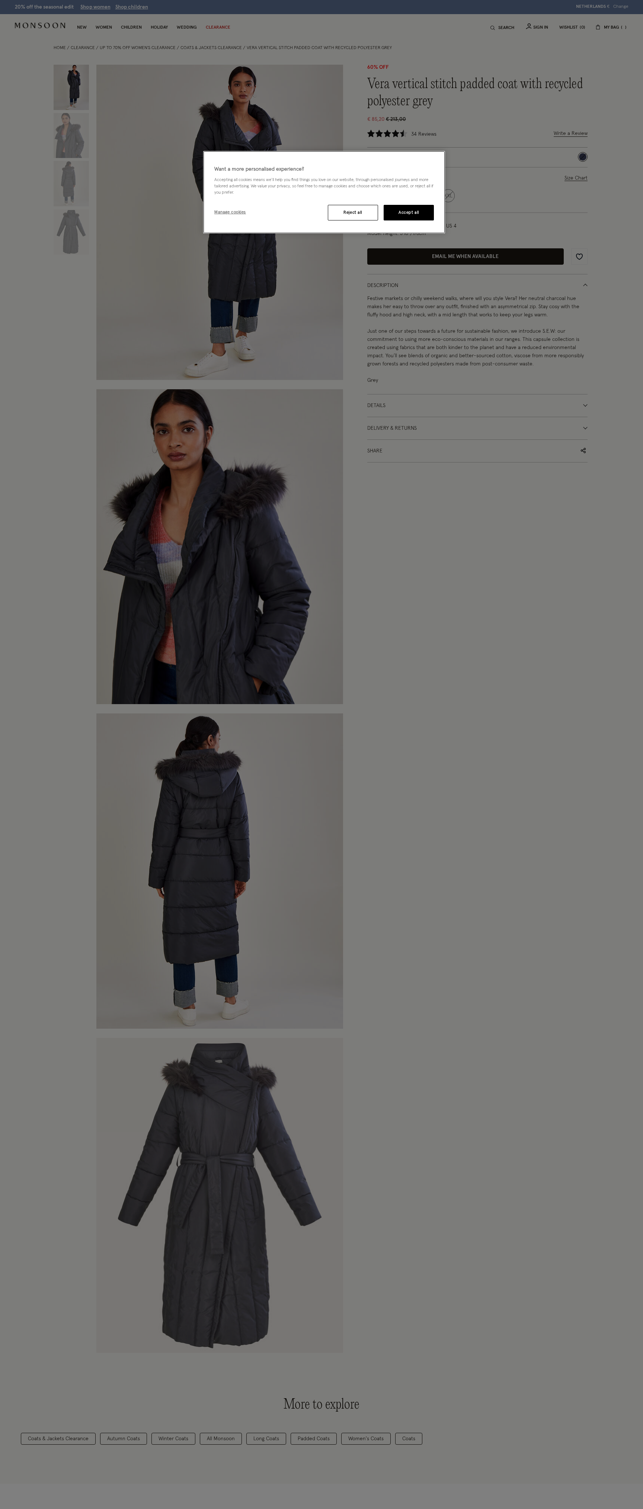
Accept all (409, 213)
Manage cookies (230, 212)
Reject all (352, 213)
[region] (324, 192)
